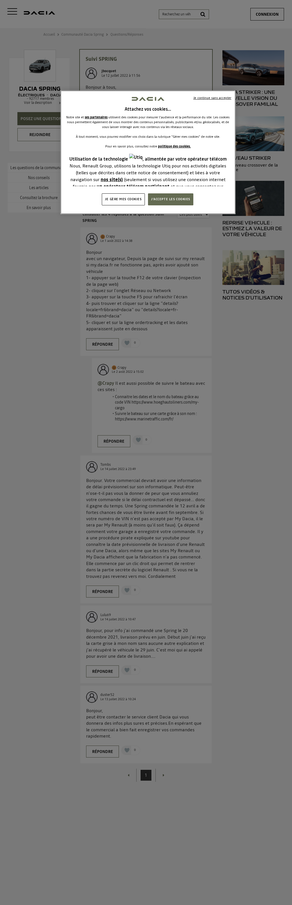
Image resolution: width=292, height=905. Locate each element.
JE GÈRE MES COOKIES (123, 199)
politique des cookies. (174, 146)
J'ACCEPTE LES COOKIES (170, 199)
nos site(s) (112, 179)
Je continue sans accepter (212, 98)
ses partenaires (96, 117)
